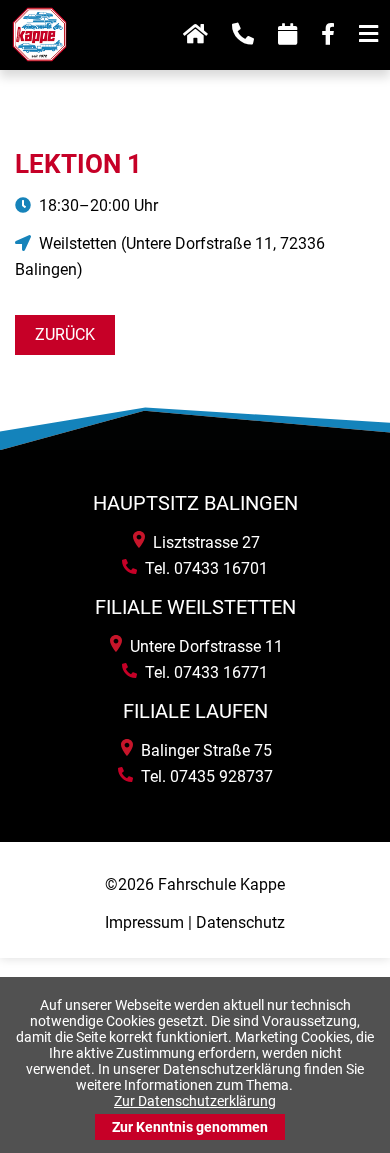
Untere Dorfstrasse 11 (202, 646)
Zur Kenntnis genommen (190, 1127)
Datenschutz (240, 922)
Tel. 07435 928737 (203, 776)
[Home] (39, 68)
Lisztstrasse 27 (202, 542)
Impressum (144, 922)
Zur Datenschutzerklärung (195, 1101)
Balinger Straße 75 (202, 750)
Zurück (65, 334)
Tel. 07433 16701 (202, 568)
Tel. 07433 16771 (202, 672)
